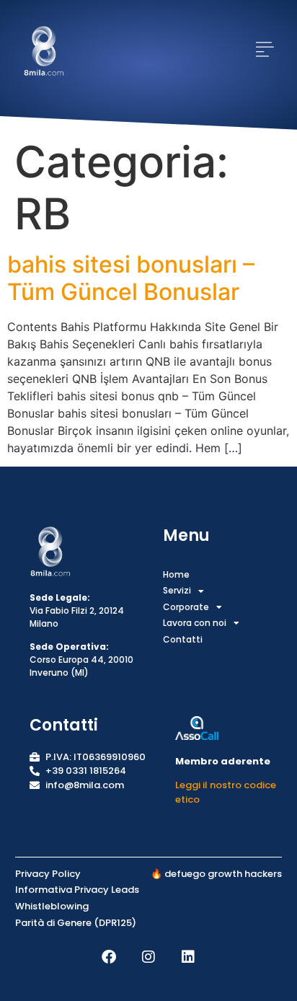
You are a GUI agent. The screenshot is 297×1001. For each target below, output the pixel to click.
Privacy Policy (48, 874)
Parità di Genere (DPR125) (75, 923)
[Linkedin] (188, 957)
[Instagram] (148, 957)
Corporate (186, 607)
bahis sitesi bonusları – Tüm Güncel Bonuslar (130, 278)
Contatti (183, 639)
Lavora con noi (194, 623)
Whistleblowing (52, 906)
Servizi (177, 590)
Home (176, 574)
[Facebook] (109, 957)
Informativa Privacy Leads (77, 889)
